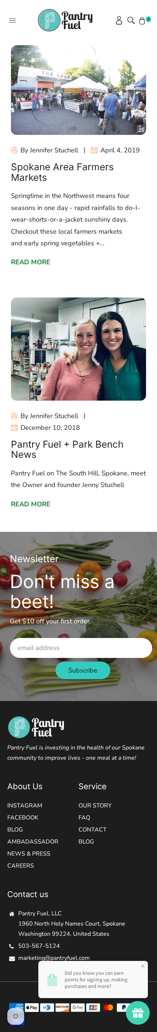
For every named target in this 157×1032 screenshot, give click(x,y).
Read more (30, 262)
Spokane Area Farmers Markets (62, 172)
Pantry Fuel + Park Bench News (67, 449)
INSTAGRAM (24, 806)
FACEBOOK (22, 818)
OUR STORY (95, 806)
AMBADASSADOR (32, 842)
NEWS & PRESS (28, 854)
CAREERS (20, 866)
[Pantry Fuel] (65, 19)
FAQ (84, 818)
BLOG (15, 830)
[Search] (130, 20)
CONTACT (92, 830)
